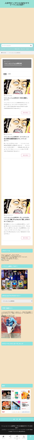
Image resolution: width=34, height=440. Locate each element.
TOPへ (30, 437)
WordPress (22, 431)
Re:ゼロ (23, 437)
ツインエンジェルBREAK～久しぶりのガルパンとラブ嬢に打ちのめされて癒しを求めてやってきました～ (17, 219)
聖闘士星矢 (17, 49)
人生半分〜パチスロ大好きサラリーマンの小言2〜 (17, 4)
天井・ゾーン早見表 (17, 438)
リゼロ (27, 49)
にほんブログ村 (5, 260)
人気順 (9, 73)
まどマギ (3, 49)
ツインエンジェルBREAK (14, 52)
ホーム (3, 437)
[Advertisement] (17, 25)
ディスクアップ (10, 49)
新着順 (5, 73)
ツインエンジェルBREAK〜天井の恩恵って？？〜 (16, 99)
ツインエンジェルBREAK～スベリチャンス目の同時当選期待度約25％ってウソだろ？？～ (16, 138)
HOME (4, 52)
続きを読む (25, 112)
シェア (10, 438)
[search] (31, 45)
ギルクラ (23, 49)
